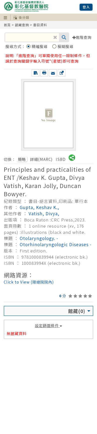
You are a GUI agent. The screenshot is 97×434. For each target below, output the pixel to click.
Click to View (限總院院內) (29, 282)
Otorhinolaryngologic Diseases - (56, 244)
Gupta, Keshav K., (39, 207)
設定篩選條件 (47, 325)
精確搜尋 (40, 46)
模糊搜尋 (65, 46)
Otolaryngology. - (39, 238)
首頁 (7, 25)
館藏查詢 (22, 25)
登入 (86, 7)
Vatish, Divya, (44, 213)
